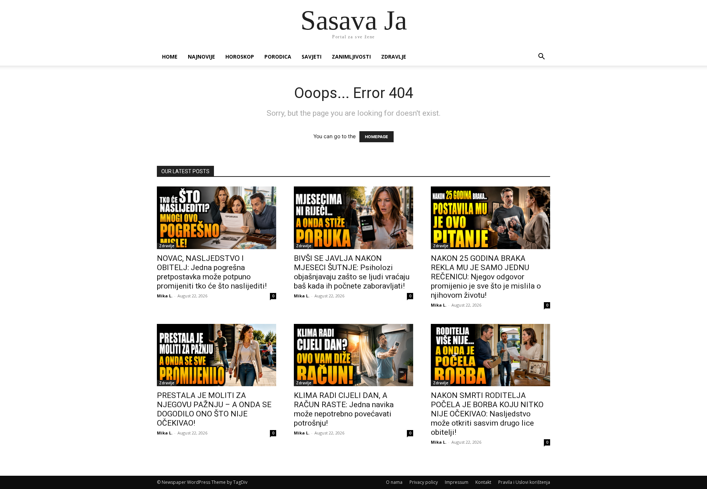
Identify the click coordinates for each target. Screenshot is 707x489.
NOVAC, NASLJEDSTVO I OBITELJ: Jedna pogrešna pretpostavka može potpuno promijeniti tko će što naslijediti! (212, 272)
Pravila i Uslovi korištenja (524, 482)
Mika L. (164, 295)
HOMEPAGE (376, 136)
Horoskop (239, 56)
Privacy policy (423, 482)
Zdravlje (393, 56)
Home (169, 56)
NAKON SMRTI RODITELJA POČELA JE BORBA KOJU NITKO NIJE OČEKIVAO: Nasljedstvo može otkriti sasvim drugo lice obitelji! (487, 414)
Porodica (277, 56)
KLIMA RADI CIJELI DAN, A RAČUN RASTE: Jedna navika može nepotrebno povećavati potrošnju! (344, 409)
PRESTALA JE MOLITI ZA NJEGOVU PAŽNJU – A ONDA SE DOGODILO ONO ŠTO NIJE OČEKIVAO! (214, 409)
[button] (541, 57)
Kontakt (483, 482)
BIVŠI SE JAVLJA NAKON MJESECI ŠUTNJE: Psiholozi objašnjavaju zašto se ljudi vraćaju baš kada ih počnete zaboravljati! (351, 272)
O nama (394, 482)
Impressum (456, 482)
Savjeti (311, 56)
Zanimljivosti (351, 56)
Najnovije (201, 56)
